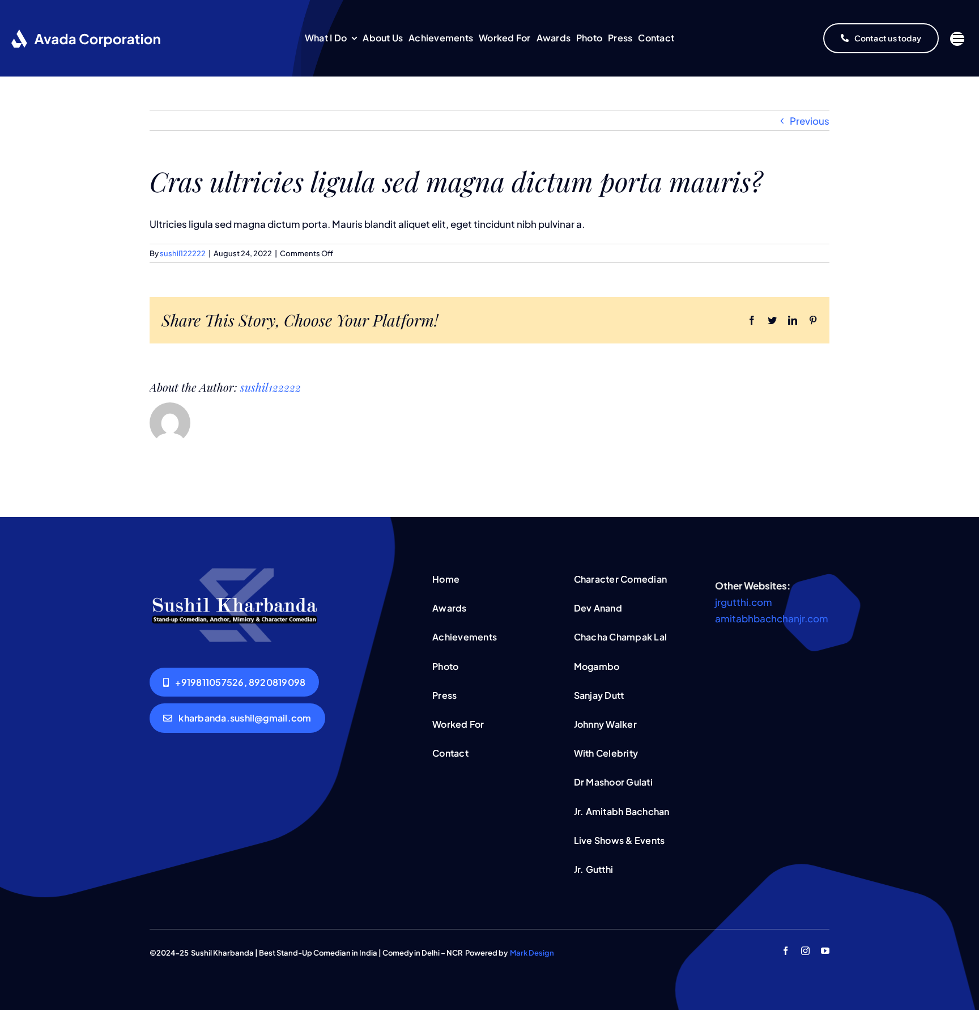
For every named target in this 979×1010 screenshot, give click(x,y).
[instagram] (805, 951)
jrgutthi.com (743, 602)
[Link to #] (957, 39)
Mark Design (532, 952)
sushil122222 (183, 253)
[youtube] (825, 951)
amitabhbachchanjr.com (771, 618)
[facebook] (785, 951)
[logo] (235, 572)
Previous (809, 120)
